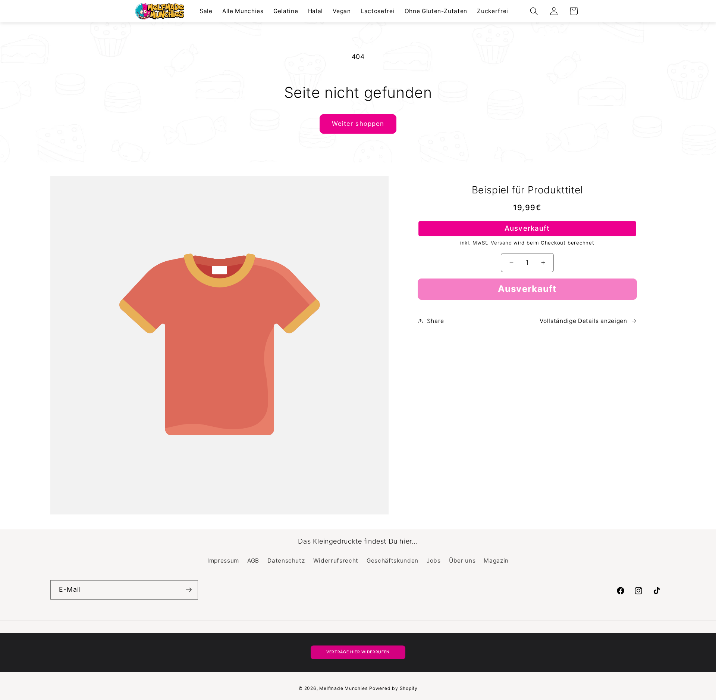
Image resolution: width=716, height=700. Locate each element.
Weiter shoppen (358, 123)
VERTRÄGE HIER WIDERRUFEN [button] (358, 652)
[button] (534, 11)
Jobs (434, 560)
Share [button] (435, 320)
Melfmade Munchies (343, 688)
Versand (501, 243)
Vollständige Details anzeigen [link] (583, 320)
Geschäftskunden (392, 560)
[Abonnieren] (189, 590)
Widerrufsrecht (335, 560)
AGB (253, 560)
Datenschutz (286, 560)
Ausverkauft (527, 288)
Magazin (496, 560)
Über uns (462, 560)
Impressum (223, 560)
